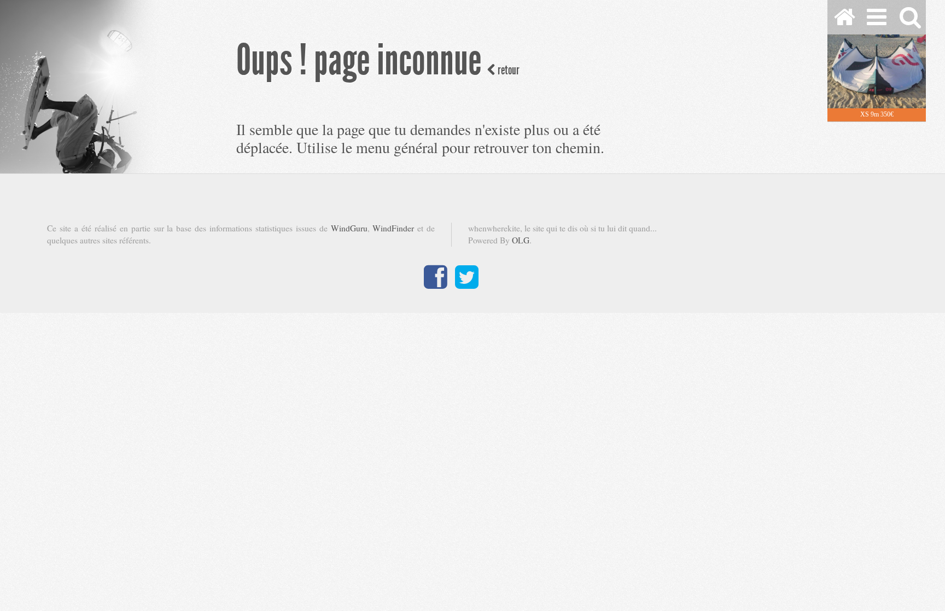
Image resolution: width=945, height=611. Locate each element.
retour (507, 70)
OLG (520, 240)
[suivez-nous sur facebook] (435, 284)
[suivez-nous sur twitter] (467, 284)
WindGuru (349, 228)
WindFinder (393, 228)
